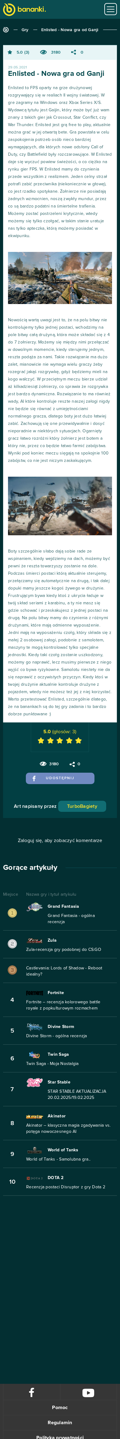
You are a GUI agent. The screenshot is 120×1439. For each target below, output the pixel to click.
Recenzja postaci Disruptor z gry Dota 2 (65, 1187)
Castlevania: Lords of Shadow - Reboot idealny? (64, 971)
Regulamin (60, 1422)
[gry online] (24, 10)
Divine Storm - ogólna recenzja (56, 1036)
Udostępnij (60, 778)
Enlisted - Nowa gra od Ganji (69, 30)
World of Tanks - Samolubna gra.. (58, 1159)
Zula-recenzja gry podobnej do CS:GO (63, 950)
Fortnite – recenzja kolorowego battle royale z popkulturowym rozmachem (63, 1005)
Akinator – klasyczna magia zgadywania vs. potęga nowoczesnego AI (68, 1128)
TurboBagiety (82, 806)
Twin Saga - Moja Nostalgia (52, 1064)
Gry (25, 30)
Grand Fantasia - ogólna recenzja (71, 919)
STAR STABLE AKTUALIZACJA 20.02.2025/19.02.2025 (77, 1094)
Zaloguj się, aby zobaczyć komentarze (60, 840)
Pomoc (60, 1407)
